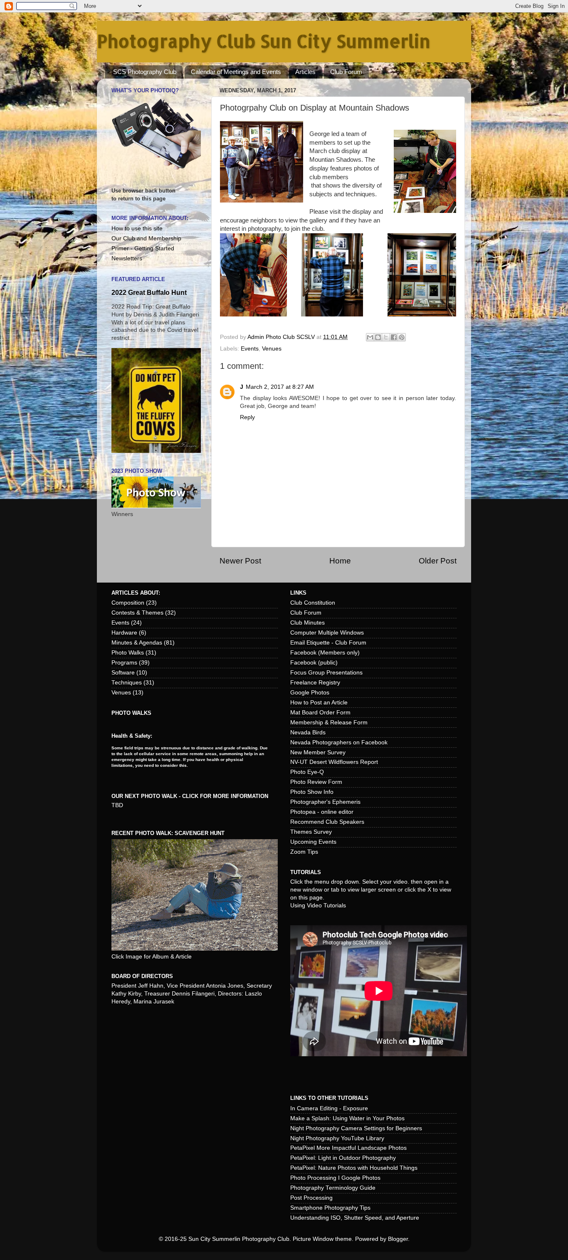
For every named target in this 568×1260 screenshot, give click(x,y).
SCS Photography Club (144, 71)
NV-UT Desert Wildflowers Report (334, 762)
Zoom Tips (304, 852)
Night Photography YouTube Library (337, 1138)
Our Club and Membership (146, 238)
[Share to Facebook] (394, 337)
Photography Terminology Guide (332, 1188)
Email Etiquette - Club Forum (328, 643)
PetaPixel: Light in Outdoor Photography (343, 1158)
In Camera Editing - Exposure (329, 1108)
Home (340, 560)
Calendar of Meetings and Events (236, 71)
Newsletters (126, 258)
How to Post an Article (319, 702)
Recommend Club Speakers (327, 822)
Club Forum (346, 71)
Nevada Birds (308, 732)
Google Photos (309, 692)
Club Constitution (312, 603)
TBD (117, 805)
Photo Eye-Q (307, 772)
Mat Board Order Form (320, 712)
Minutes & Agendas (136, 643)
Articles (305, 71)
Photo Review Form (316, 782)
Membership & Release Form (329, 722)
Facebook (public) (314, 663)
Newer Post (240, 560)
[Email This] (370, 337)
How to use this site (137, 228)
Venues (272, 349)
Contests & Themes (137, 613)
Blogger (398, 1239)
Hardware (124, 633)
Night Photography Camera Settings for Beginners (356, 1128)
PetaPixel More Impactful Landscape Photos (348, 1148)
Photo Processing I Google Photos (335, 1178)
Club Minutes (307, 623)
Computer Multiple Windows (327, 633)
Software (123, 673)
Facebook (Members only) (325, 653)
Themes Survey (311, 832)
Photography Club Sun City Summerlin (263, 41)
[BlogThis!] (378, 337)
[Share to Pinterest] (402, 337)
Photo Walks (127, 653)
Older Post (438, 560)
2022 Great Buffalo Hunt (149, 292)
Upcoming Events (313, 842)
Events (250, 349)
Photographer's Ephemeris (325, 802)
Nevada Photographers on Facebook (339, 742)
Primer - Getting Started (142, 248)
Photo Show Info (311, 792)
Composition (127, 603)
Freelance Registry (315, 682)
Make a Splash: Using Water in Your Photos (347, 1118)
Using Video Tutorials (318, 905)
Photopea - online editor (321, 812)
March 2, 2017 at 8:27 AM (280, 387)
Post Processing (311, 1198)
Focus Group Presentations (326, 673)
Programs (124, 663)
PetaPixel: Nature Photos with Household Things (353, 1168)
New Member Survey (318, 752)
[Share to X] (386, 337)
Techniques (126, 682)
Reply (247, 417)
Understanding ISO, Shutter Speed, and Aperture (354, 1218)
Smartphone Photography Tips (330, 1208)
